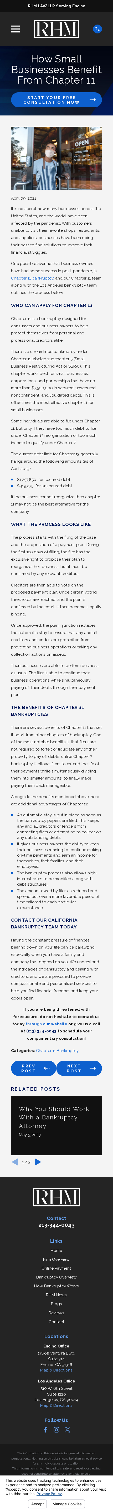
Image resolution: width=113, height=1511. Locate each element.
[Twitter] (67, 1430)
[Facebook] (45, 1430)
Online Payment (56, 1268)
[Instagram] (56, 1430)
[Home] (56, 29)
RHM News (56, 1294)
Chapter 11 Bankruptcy (57, 1050)
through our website (46, 1023)
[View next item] (38, 1162)
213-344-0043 (56, 1225)
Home (56, 1250)
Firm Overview (56, 1259)
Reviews (56, 1312)
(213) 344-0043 (41, 1030)
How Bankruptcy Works (56, 1285)
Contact (56, 1321)
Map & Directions (56, 1370)
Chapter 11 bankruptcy (32, 278)
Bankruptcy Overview (56, 1277)
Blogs (56, 1303)
